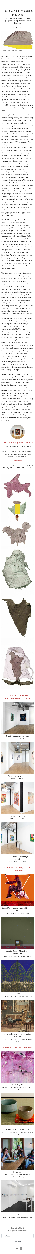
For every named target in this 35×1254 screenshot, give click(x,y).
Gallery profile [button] (17, 461)
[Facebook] (13, 1248)
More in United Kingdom (17, 1047)
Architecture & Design (17, 1127)
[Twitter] (17, 1248)
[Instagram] (21, 1248)
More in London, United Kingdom (17, 869)
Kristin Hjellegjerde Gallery (17, 442)
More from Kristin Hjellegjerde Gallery (17, 697)
